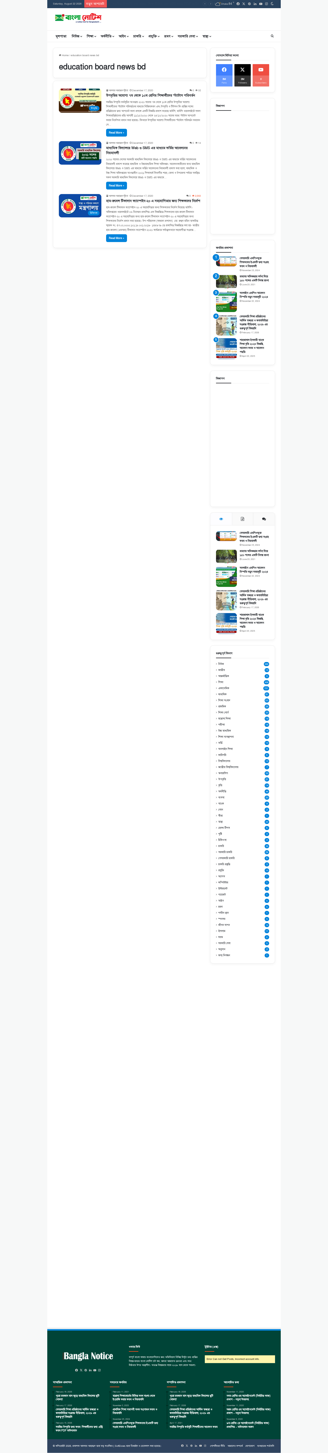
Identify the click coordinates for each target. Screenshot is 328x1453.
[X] (81, 1370)
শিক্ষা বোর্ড (223, 712)
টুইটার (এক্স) (211, 1346)
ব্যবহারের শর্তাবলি (265, 1445)
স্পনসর (221, 919)
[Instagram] (99, 1370)
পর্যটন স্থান (223, 912)
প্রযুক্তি (153, 36)
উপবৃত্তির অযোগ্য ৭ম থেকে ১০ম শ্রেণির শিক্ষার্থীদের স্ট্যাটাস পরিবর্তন (150, 95)
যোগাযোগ (250, 1445)
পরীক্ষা (221, 724)
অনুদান (221, 949)
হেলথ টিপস (224, 827)
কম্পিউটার (223, 882)
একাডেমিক (223, 688)
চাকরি (137, 36)
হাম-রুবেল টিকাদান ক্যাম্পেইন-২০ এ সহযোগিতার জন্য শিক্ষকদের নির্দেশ (153, 201)
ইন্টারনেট (222, 888)
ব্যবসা (221, 797)
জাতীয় (221, 670)
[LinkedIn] (90, 1370)
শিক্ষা (90, 36)
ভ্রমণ (167, 36)
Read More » (116, 132)
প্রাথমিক (222, 706)
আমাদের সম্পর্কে (235, 1445)
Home (65, 55)
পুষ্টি (220, 834)
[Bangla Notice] (77, 17)
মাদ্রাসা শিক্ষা (224, 718)
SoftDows (120, 1445)
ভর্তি (220, 743)
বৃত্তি (220, 785)
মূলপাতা (61, 36)
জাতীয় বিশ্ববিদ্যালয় (228, 767)
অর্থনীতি (106, 36)
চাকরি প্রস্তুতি (224, 864)
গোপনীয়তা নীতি (217, 1445)
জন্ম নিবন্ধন (224, 955)
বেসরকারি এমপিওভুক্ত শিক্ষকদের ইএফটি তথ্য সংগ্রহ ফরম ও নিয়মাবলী (254, 262)
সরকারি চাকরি (225, 852)
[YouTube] (95, 1370)
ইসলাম (221, 931)
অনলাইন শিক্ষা (225, 749)
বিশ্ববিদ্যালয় (224, 761)
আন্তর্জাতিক (223, 676)
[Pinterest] (86, 1370)
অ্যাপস (221, 876)
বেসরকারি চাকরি (226, 858)
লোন (220, 809)
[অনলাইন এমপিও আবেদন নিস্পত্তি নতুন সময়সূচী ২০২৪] (226, 301)
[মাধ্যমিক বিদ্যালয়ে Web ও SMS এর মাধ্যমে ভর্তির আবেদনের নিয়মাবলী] (80, 152)
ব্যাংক (221, 803)
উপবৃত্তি (222, 779)
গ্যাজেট (222, 894)
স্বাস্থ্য (205, 36)
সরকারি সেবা (186, 36)
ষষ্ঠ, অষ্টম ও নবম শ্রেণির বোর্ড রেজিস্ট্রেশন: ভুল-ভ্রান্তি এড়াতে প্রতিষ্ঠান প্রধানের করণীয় (164, 4)
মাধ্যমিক (222, 694)
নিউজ (75, 36)
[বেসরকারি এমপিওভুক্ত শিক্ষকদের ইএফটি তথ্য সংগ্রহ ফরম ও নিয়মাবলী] (226, 261)
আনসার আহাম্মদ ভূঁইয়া (118, 90)
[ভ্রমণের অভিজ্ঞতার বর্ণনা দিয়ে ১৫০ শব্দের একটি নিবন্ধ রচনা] (226, 282)
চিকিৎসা (222, 840)
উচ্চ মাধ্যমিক (224, 730)
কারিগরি (222, 755)
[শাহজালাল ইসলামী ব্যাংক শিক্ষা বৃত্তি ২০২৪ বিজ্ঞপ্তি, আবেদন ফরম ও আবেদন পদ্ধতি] (226, 348)
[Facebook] (76, 1370)
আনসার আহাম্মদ (88, 1445)
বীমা (220, 815)
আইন (122, 36)
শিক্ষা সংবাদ (224, 700)
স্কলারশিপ (223, 773)
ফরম (220, 937)
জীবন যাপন (224, 925)
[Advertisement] (202, 18)
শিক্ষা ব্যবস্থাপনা (226, 736)
